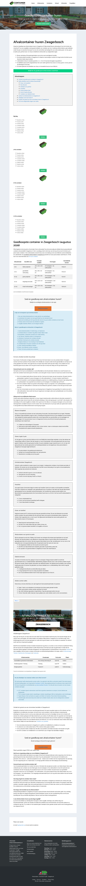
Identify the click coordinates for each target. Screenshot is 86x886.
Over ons (39, 879)
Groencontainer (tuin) (25, 90)
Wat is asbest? (30, 851)
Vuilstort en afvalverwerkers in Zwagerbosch (29, 96)
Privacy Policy (51, 879)
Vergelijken (72, 3)
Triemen (15, 653)
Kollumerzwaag (67, 651)
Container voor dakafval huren (27, 94)
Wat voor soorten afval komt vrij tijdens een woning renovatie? (34, 844)
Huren (33, 3)
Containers (49, 3)
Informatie (64, 3)
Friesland (68, 649)
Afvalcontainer (35, 876)
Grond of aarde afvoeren (26, 92)
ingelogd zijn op (21, 825)
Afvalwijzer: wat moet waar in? (25, 98)
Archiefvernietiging (31, 854)
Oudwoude (35, 653)
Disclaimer (44, 879)
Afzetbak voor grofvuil (25, 87)
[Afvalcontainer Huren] (17, 3)
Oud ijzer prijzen (30, 849)
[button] (43, 70)
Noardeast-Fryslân (39, 683)
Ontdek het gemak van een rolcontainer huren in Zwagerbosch (33, 100)
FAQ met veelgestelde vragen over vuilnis (28, 101)
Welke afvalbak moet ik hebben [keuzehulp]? (29, 81)
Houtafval (22, 89)
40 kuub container (33, 257)
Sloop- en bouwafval (25, 83)
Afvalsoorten (40, 3)
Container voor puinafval (42, 721)
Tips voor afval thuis (31, 847)
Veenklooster (21, 653)
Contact (33, 879)
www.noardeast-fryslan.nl (42, 685)
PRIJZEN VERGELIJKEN (43, 24)
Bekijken (43, 137)
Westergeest (28, 653)
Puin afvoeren (23, 85)
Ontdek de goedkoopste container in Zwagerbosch (30, 79)
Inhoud (57, 3)
